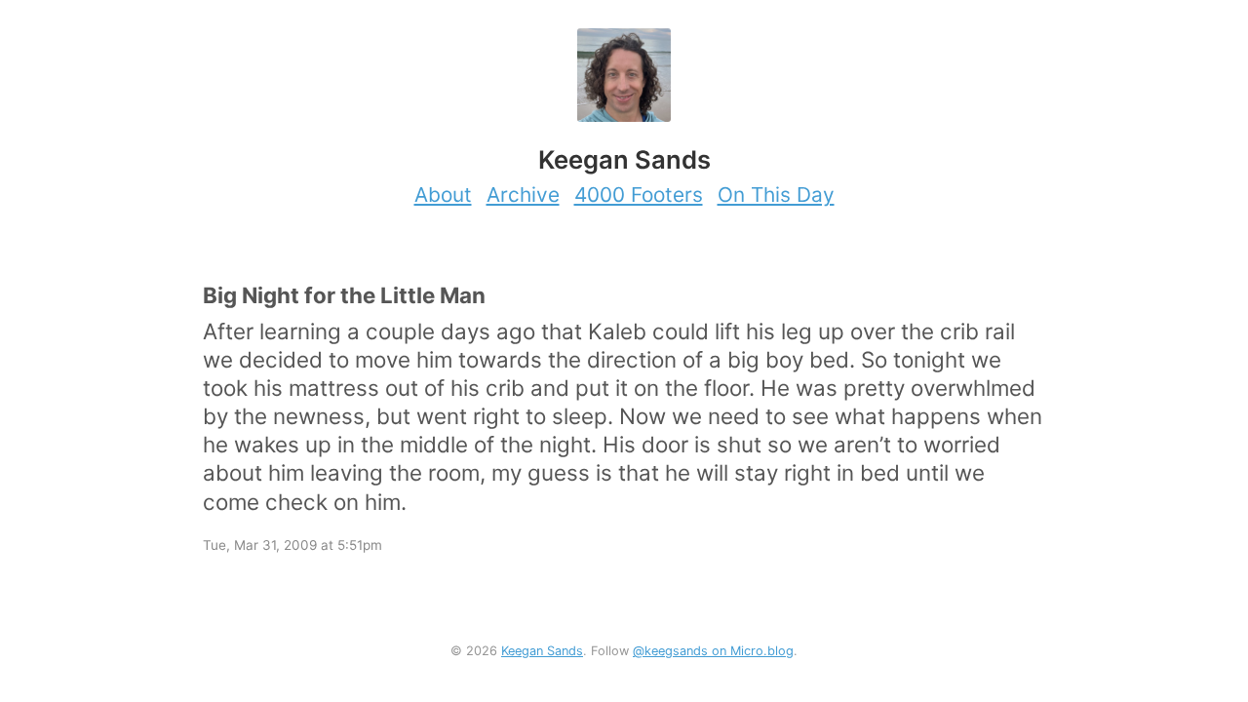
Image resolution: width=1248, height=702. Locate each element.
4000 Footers (638, 194)
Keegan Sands (542, 651)
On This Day (776, 194)
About (443, 194)
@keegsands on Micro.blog (713, 651)
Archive (523, 194)
